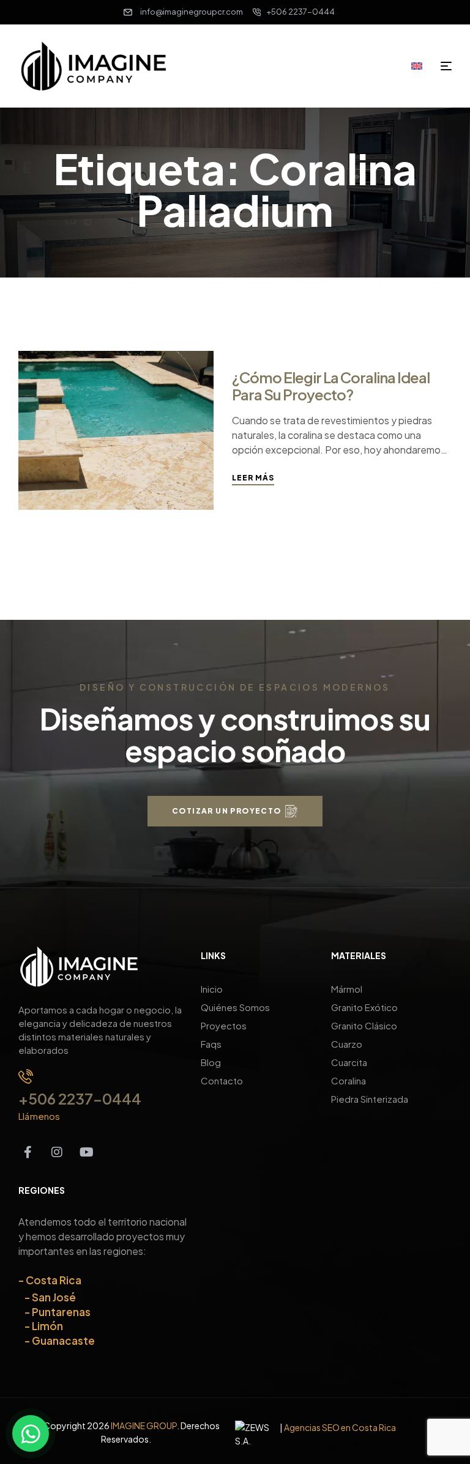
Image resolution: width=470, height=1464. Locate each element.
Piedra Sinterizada (369, 1099)
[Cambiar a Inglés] (421, 65)
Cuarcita (349, 1062)
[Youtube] (86, 1152)
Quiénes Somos (235, 1007)
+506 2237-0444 (79, 1098)
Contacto (222, 1080)
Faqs (211, 1044)
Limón (47, 1326)
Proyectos (224, 1025)
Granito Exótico (364, 1007)
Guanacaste (63, 1340)
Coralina (348, 1080)
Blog (211, 1062)
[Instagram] (57, 1152)
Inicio (212, 989)
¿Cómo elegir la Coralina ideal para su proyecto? (331, 385)
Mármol (346, 989)
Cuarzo (346, 1044)
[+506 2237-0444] (25, 1076)
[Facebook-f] (27, 1152)
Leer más (253, 477)
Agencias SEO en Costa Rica (340, 1427)
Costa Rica (53, 1280)
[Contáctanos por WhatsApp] (30, 1433)
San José (54, 1297)
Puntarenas (61, 1312)
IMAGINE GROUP (144, 1425)
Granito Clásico (364, 1025)
